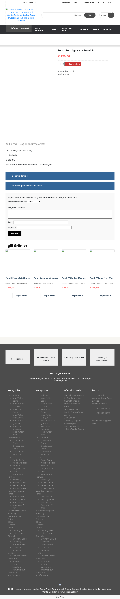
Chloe (10, 522)
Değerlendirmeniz (17, 207)
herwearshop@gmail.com (102, 422)
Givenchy (12, 536)
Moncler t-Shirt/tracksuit (14, 574)
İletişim (96, 390)
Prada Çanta (18, 460)
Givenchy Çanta (20, 539)
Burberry (11, 524)
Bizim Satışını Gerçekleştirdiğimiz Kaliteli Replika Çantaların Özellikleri (73, 422)
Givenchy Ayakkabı (17, 548)
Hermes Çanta (19, 488)
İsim (10, 222)
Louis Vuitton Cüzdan (18, 405)
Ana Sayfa (27, 39)
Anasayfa (66, 3)
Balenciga (107, 29)
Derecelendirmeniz (17, 201)
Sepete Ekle (74, 64)
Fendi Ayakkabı (19, 499)
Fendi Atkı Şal (18, 496)
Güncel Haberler (73, 390)
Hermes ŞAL (18, 479)
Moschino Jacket (17, 563)
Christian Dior (67, 29)
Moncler (11, 553)
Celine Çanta (18, 530)
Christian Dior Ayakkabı (18, 453)
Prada (96, 29)
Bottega (11, 519)
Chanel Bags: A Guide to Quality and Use (74, 396)
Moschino (12, 558)
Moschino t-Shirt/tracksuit (19, 568)
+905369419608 (103, 408)
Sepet (110, 3)
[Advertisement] (60, 316)
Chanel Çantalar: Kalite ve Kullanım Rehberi (72, 404)
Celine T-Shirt (18, 533)
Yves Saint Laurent (16, 491)
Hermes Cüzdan (20, 482)
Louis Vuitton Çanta (18, 399)
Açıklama (11, 144)
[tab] (11, 144)
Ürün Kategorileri (20, 28)
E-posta (12, 227)
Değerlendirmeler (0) (32, 144)
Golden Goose (14, 516)
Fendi (36, 39)
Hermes (55, 29)
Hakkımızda (89, 3)
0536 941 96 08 (29, 2)
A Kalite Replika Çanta (74, 429)
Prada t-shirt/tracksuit (19, 467)
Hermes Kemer (19, 485)
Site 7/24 (60, 597)
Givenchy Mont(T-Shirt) (19, 543)
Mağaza (77, 3)
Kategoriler (14, 390)
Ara (90, 15)
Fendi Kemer (18, 502)
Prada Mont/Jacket (18, 472)
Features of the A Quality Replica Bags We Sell (73, 412)
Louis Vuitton (39, 29)
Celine (10, 527)
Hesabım (101, 3)
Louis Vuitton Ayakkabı (18, 427)
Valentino (84, 29)
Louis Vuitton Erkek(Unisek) (18, 416)
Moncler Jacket (19, 555)
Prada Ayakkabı (20, 463)
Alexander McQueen (17, 510)
